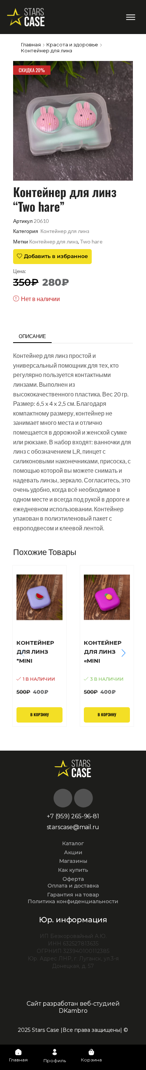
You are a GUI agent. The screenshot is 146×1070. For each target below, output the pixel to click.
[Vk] (63, 798)
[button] (130, 17)
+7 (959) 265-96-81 (73, 816)
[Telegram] (83, 798)
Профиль (54, 1060)
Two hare (91, 241)
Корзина (91, 1060)
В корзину (39, 714)
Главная (31, 44)
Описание (32, 336)
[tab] (32, 336)
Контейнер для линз (46, 50)
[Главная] (18, 1052)
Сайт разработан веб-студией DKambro (73, 1007)
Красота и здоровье (72, 44)
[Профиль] (54, 1052)
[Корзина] (91, 1052)
